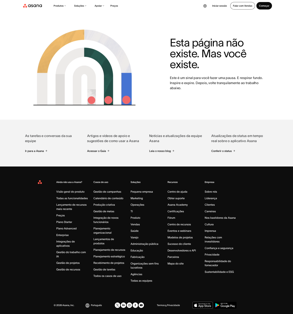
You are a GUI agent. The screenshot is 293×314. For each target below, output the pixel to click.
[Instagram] (129, 305)
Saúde (135, 230)
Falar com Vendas (242, 5)
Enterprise (62, 235)
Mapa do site (176, 263)
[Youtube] (141, 305)
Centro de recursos (179, 224)
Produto (135, 217)
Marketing (137, 198)
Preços (114, 5)
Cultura (209, 224)
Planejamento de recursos (109, 249)
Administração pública (144, 243)
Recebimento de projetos (108, 262)
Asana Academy (178, 204)
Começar (264, 5)
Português (96, 305)
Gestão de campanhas (107, 191)
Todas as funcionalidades (72, 198)
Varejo (134, 237)
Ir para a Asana (34, 150)
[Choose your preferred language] (205, 5)
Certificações (176, 211)
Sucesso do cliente (179, 243)
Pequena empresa (142, 191)
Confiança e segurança (219, 248)
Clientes (210, 204)
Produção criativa (104, 204)
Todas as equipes (141, 280)
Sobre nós (211, 191)
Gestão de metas (103, 211)
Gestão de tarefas (104, 269)
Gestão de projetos (68, 262)
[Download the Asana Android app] (225, 305)
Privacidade (212, 254)
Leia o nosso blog (160, 150)
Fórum (171, 217)
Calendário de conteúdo (108, 198)
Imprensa (210, 230)
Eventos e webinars (179, 230)
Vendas (135, 224)
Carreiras (210, 211)
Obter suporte (176, 198)
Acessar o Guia (96, 150)
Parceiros (173, 256)
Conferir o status (221, 150)
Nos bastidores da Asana (220, 217)
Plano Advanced (66, 228)
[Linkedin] (123, 305)
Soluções (79, 5)
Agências (136, 274)
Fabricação (137, 256)
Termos (161, 305)
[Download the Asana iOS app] (202, 305)
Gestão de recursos (68, 269)
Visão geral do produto (70, 191)
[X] (117, 305)
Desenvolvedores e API (182, 250)
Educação (137, 250)
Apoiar (98, 5)
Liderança (211, 198)
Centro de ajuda (177, 191)
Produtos (59, 5)
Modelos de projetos (180, 237)
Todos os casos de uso (107, 275)
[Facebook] (135, 305)
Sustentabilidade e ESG (219, 271)
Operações (137, 204)
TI (132, 211)
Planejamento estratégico (109, 256)
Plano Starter (64, 221)
